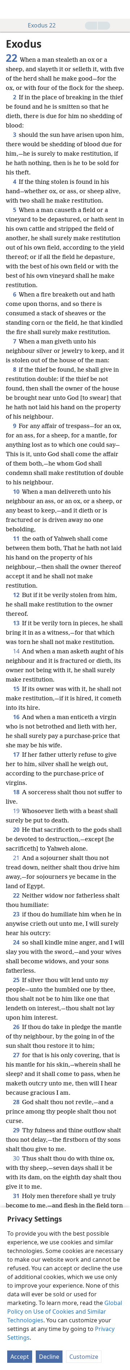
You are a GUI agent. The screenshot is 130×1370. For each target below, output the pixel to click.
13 (17, 623)
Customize (83, 1357)
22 (17, 895)
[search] (121, 9)
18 (17, 792)
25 (17, 980)
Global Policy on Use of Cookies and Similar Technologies (64, 1311)
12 (17, 595)
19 (17, 811)
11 (17, 539)
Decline (49, 1357)
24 (17, 942)
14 (17, 651)
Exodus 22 (42, 25)
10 (17, 492)
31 (17, 1196)
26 (17, 1027)
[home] (10, 9)
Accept (19, 1357)
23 (17, 914)
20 (17, 830)
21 (17, 858)
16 (17, 717)
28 (17, 1102)
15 (17, 689)
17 (17, 755)
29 (17, 1130)
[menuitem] (10, 9)
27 (17, 1055)
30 (17, 1158)
